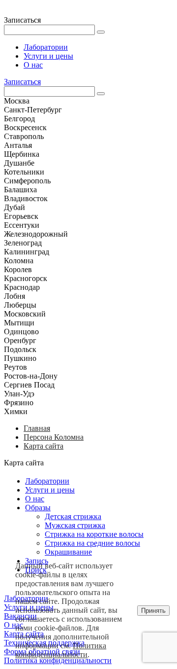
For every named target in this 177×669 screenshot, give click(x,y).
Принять (153, 610)
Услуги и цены (48, 56)
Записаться (22, 81)
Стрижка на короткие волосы (94, 534)
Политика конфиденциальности (60, 650)
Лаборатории (46, 47)
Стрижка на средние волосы (92, 543)
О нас (33, 65)
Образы (38, 507)
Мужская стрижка (75, 525)
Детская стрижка (73, 516)
